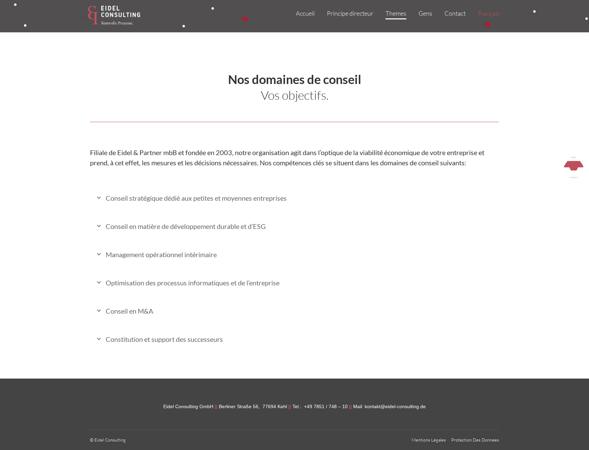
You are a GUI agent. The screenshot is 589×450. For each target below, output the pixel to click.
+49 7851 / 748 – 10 (325, 406)
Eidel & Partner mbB (147, 152)
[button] (573, 167)
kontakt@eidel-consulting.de (395, 406)
